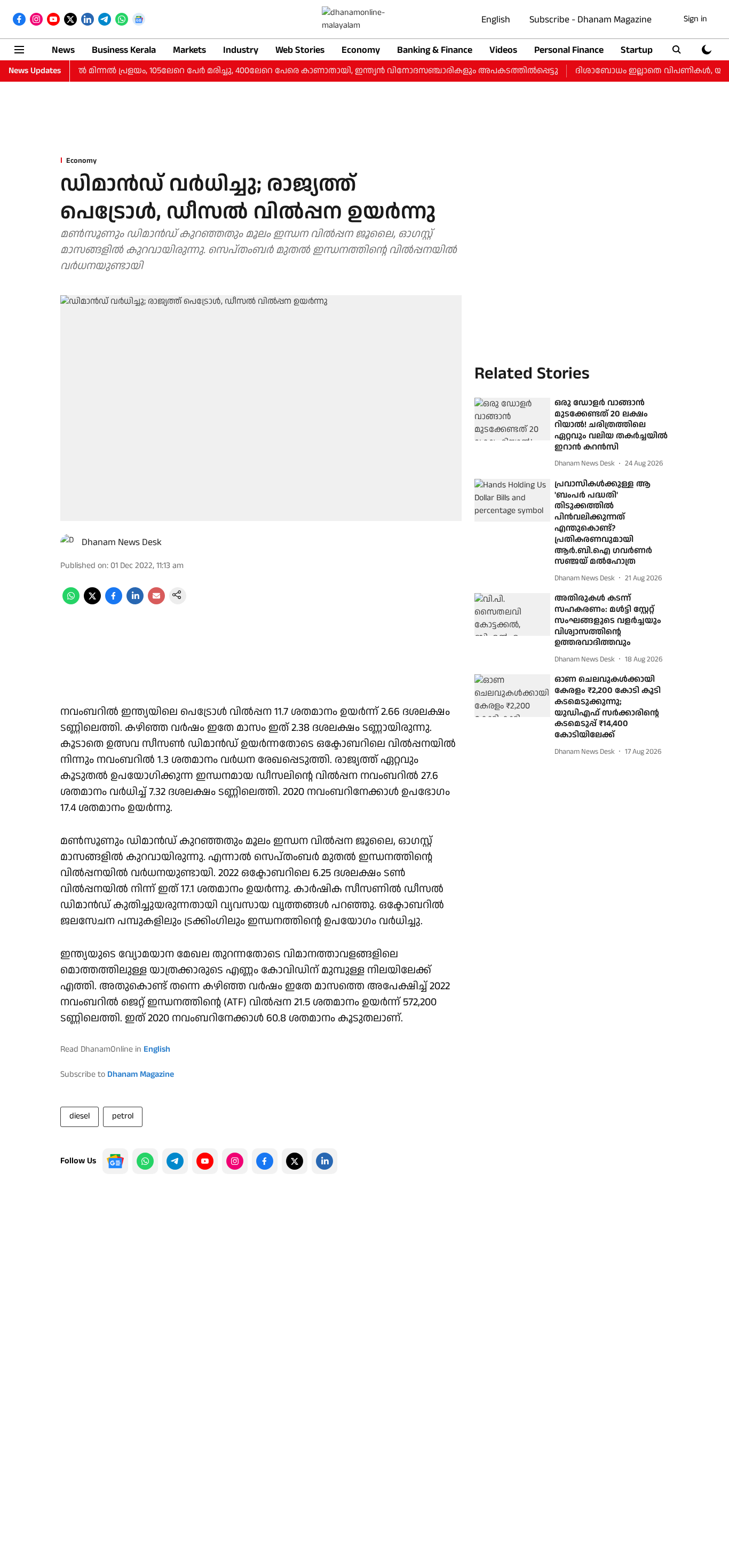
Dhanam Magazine (140, 1074)
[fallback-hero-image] (512, 419)
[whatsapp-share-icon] (71, 602)
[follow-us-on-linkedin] (324, 1161)
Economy (361, 50)
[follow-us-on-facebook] (265, 1161)
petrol (122, 1116)
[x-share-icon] (92, 602)
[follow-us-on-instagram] (235, 1161)
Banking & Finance (434, 50)
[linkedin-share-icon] (135, 602)
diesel (79, 1116)
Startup (637, 50)
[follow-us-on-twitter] (294, 1161)
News (63, 50)
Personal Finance (569, 50)
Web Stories (299, 50)
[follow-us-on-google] (115, 1161)
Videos (503, 50)
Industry (240, 50)
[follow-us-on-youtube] (205, 1161)
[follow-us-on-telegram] (175, 1161)
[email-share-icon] (156, 602)
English (495, 19)
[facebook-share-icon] (113, 602)
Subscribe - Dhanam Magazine (590, 19)
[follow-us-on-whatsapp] (145, 1161)
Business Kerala (124, 50)
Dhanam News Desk (122, 542)
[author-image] (68, 542)
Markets (189, 50)
